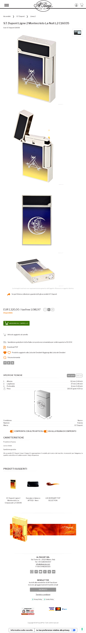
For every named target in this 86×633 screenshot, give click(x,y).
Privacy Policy (38, 599)
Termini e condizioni (43, 594)
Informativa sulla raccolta (22, 630)
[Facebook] (9, 363)
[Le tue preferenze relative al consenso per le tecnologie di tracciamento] (82, 629)
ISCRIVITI (43, 590)
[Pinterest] (5, 363)
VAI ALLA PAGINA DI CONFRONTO (62, 431)
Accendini (7, 16)
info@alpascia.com (43, 564)
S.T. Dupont (20, 16)
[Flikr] (54, 572)
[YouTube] (41, 572)
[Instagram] (32, 572)
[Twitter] (12, 363)
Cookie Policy (49, 599)
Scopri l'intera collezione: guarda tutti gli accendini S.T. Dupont (34, 294)
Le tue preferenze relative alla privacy (52, 630)
